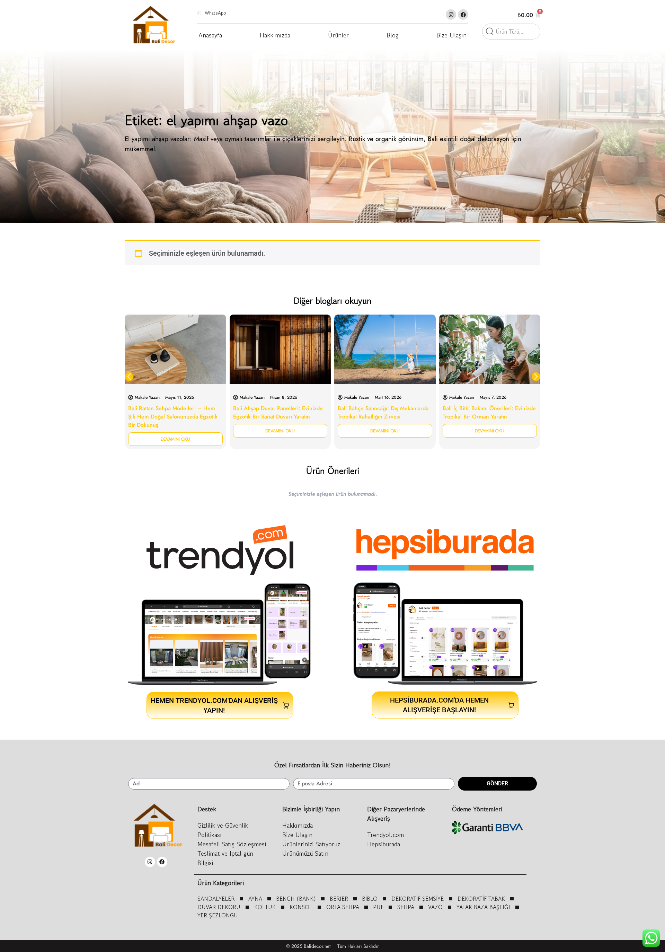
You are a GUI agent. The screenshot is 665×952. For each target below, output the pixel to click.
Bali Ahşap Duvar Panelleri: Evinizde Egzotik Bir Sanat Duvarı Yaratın (278, 412)
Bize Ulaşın (451, 34)
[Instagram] (451, 14)
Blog (393, 34)
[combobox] (511, 31)
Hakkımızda (275, 34)
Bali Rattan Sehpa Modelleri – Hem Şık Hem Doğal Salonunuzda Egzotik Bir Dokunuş (173, 416)
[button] (129, 376)
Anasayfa (210, 34)
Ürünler (338, 34)
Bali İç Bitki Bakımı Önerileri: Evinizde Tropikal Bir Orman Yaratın (489, 412)
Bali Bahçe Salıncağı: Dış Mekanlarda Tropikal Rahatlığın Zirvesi (383, 412)
